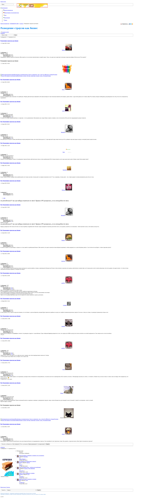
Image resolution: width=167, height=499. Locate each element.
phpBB (2, 496)
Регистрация (7, 17)
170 (12, 289)
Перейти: (4, 490)
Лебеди (28, 462)
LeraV (63, 110)
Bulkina (63, 240)
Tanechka (65, 169)
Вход (5, 15)
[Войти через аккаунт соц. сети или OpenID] (4, 7)
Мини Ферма (22, 459)
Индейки (26, 456)
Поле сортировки (24, 444)
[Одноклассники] (132, 24)
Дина (63, 369)
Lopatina (65, 305)
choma (63, 434)
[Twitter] (131, 24)
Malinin (63, 50)
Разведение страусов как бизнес (9, 40)
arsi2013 (63, 283)
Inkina (18, 468)
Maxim (61, 393)
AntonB (63, 326)
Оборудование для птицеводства (11, 12)
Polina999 (19, 480)
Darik (18, 456)
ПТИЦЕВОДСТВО (14, 23)
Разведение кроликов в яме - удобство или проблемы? (29, 467)
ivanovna (63, 261)
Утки (27, 480)
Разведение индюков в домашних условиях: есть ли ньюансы (30, 455)
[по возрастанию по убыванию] (44, 444)
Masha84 (63, 132)
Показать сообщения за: (7, 444)
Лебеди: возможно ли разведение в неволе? (26, 461)
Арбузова (21, 474)
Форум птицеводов (8, 10)
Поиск (5, 20)
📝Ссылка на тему (5, 32)
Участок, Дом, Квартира (29, 468)
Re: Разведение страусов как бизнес (10, 79)
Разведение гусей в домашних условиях (26, 473)
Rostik (20, 464)
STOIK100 (21, 482)
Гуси (28, 474)
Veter (64, 152)
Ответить (3, 33)
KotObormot (19, 462)
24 (11, 287)
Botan (63, 89)
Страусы (21, 23)
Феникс (63, 190)
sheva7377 (21, 470)
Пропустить (3, 1)
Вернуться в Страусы (5, 487)
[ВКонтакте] (129, 24)
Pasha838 (21, 476)
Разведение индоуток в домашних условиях (26, 479)
